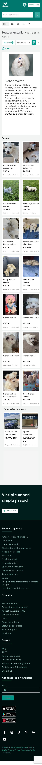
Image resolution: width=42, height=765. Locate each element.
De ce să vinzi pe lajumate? (15, 607)
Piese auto (7, 555)
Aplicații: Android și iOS (13, 611)
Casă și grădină (9, 559)
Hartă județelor (9, 629)
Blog (4, 648)
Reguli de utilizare (11, 622)
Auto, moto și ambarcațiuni (15, 537)
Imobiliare (7, 540)
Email (4, 685)
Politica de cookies (11, 659)
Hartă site (6, 633)
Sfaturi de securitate (12, 626)
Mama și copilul (9, 563)
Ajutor (5, 618)
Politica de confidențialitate (16, 663)
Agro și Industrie (10, 574)
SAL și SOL (7, 671)
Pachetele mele (9, 603)
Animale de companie (12, 570)
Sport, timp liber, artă (12, 566)
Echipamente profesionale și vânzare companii (20, 583)
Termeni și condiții (11, 656)
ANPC (5, 652)
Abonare (8, 698)
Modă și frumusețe (11, 551)
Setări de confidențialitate (15, 667)
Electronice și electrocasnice (16, 548)
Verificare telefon (10, 614)
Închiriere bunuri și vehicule (15, 588)
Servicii (5, 578)
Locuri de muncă (10, 544)
